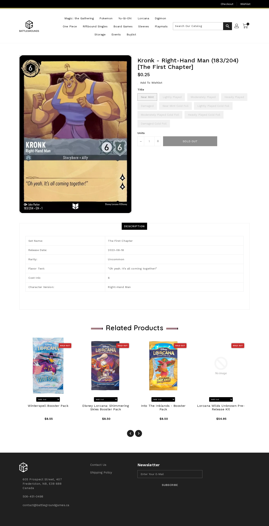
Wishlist (245, 4)
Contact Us (98, 465)
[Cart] (246, 26)
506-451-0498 (33, 496)
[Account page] (237, 26)
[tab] (134, 226)
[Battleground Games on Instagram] (21, 4)
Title (140, 89)
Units (141, 133)
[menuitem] (79, 18)
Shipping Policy (101, 472)
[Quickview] (25, 420)
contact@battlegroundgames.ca (46, 505)
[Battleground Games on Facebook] (14, 4)
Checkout (227, 4)
